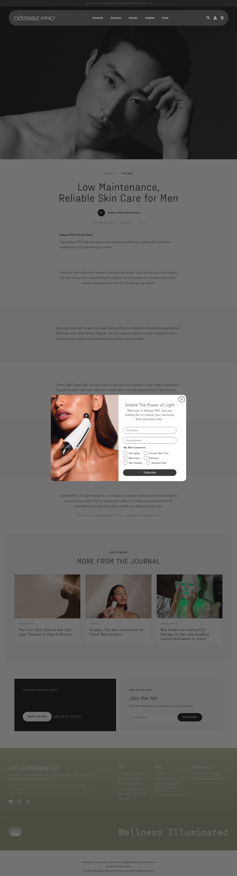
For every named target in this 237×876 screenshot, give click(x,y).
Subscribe (149, 472)
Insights (149, 17)
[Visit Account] (215, 18)
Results (133, 17)
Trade (165, 17)
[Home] (35, 18)
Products (98, 17)
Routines (116, 17)
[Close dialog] (182, 399)
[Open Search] (208, 18)
